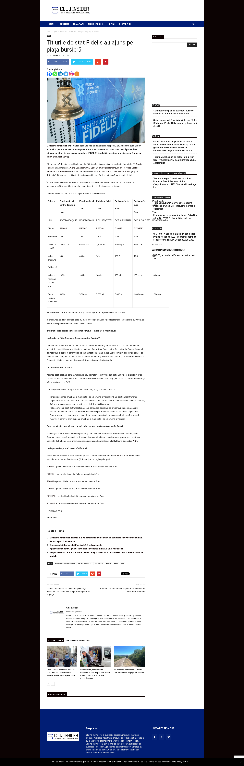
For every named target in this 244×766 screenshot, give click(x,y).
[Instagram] (71, 73)
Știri (51, 24)
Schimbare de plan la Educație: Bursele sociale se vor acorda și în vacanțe (173, 112)
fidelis (108, 564)
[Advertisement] (174, 76)
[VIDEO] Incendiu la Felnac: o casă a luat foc (174, 257)
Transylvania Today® (161, 197)
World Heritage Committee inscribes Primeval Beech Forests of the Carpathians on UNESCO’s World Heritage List (174, 183)
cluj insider (99, 564)
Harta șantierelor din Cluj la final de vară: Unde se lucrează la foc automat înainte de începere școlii (61, 672)
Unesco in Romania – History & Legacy (169, 173)
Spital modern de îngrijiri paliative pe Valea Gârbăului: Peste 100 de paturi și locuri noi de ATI (175, 123)
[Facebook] (49, 73)
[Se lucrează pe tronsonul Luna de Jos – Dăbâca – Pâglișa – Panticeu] (129, 656)
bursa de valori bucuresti (65, 564)
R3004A (118, 228)
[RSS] (161, 737)
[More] (76, 73)
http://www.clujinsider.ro (74, 612)
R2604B (63, 228)
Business (64, 24)
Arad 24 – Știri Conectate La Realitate (168, 250)
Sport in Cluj (157, 228)
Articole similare (55, 640)
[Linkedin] (60, 73)
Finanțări (78, 24)
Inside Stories (95, 24)
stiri (122, 564)
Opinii (112, 24)
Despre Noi (125, 24)
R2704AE (138, 228)
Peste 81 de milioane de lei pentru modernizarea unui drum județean (122, 590)
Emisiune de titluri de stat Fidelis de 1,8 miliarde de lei (76, 545)
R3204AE (51, 503)
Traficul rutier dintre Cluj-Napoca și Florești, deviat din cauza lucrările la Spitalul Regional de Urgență (68, 591)
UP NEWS (156, 105)
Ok (191, 761)
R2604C (83, 228)
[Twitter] (65, 73)
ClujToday (156, 136)
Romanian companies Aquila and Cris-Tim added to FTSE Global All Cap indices (175, 217)
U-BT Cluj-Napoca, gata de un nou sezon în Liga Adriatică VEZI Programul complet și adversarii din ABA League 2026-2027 (174, 236)
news (116, 564)
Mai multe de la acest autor (78, 640)
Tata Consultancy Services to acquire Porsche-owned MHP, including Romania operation (174, 206)
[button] (193, 24)
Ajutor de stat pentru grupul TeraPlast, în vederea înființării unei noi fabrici (86, 548)
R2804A (100, 228)
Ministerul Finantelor (57, 145)
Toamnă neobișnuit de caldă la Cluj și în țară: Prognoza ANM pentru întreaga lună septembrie (174, 160)
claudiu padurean (84, 564)
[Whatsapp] (54, 73)
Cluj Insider (53, 55)
